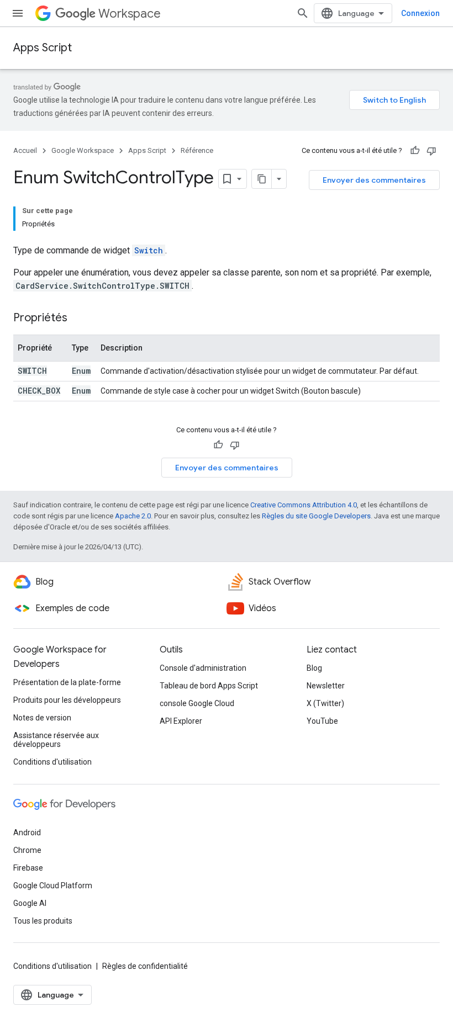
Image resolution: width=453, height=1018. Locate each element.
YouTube (322, 721)
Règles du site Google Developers (316, 516)
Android (27, 832)
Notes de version (42, 717)
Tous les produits (42, 920)
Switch (148, 250)
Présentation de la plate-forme (67, 682)
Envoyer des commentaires (374, 180)
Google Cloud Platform (52, 885)
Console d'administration (203, 668)
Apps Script (42, 48)
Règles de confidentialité (145, 966)
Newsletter (326, 685)
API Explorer (181, 721)
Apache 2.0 (133, 516)
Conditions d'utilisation (52, 761)
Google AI (29, 903)
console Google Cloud (197, 703)
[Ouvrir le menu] (18, 13)
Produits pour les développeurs (67, 700)
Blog (314, 668)
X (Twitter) (325, 703)
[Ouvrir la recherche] (302, 13)
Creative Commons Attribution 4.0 (303, 505)
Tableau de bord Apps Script (209, 685)
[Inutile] (431, 150)
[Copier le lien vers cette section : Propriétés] (78, 318)
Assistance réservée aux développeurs (56, 740)
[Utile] (415, 150)
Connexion (420, 13)
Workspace (129, 13)
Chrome (27, 850)
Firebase (28, 867)
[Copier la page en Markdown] (262, 178)
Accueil (25, 150)
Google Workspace (82, 150)
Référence (197, 150)
